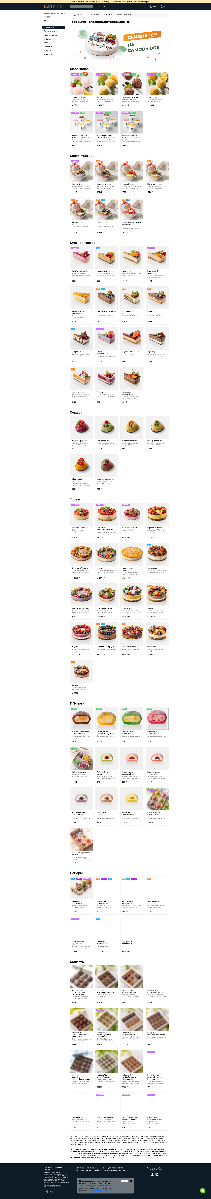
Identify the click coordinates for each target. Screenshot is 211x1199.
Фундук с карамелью (105, 1117)
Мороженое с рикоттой (101, 813)
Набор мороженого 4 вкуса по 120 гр (79, 137)
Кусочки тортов (50, 35)
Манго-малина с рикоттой (127, 773)
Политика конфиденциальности (90, 1168)
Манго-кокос (152, 184)
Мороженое (49, 27)
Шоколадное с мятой (130, 97)
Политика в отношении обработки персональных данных (100, 1170)
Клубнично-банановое (80, 97)
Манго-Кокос (77, 392)
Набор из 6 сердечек (101, 943)
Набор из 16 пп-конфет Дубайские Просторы (154, 1077)
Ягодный (75, 223)
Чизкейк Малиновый (79, 271)
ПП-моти (48, 46)
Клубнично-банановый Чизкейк (104, 529)
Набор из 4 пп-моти (79, 772)
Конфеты (48, 54)
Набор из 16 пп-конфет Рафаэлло (104, 1076)
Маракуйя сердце (154, 441)
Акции (46, 20)
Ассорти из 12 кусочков (127, 902)
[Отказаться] (131, 1181)
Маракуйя (125, 184)
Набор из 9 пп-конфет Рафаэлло (154, 991)
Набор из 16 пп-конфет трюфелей (129, 1034)
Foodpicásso (52, 1187)
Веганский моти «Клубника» (153, 733)
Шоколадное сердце (105, 479)
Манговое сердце (129, 441)
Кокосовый (76, 1117)
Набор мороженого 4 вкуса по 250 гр (104, 137)
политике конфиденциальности (99, 1190)
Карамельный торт (104, 271)
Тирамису (151, 352)
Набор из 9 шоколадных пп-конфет (106, 991)
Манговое (100, 97)
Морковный (126, 311)
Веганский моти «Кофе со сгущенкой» (80, 733)
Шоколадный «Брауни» (106, 647)
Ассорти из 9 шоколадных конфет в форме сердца (79, 992)
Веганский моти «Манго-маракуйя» (104, 733)
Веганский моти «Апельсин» (128, 733)
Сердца (47, 39)
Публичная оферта (115, 1168)
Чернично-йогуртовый (101, 353)
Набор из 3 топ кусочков (77, 902)
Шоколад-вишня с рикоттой (153, 773)
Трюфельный (77, 352)
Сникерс (100, 223)
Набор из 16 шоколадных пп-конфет (156, 1034)
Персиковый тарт (78, 528)
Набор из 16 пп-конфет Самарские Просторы (129, 1077)
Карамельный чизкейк (152, 272)
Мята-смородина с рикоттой (78, 813)
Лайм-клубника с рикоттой (103, 773)
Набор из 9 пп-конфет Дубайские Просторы (104, 1035)
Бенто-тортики (50, 31)
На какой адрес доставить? (119, 15)
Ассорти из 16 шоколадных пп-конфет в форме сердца (81, 1077)
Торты (46, 43)
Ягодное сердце (78, 441)
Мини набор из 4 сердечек (78, 943)
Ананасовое (152, 97)
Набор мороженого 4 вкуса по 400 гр (129, 137)
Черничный (76, 184)
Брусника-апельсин (129, 352)
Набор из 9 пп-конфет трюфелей (129, 991)
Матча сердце (102, 441)
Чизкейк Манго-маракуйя (78, 312)
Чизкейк (125, 271)
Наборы (47, 50)
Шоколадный (102, 184)
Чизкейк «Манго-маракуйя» (128, 569)
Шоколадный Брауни (105, 311)
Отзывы (47, 17)
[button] (73, 44)
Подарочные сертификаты (127, 943)
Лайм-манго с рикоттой (126, 813)
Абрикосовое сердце (77, 480)
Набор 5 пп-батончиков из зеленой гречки (131, 1118)
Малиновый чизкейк (129, 528)
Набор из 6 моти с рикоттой (153, 813)
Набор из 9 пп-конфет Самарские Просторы (79, 1035)
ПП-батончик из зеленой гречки (154, 1118)
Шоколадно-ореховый (127, 393)
